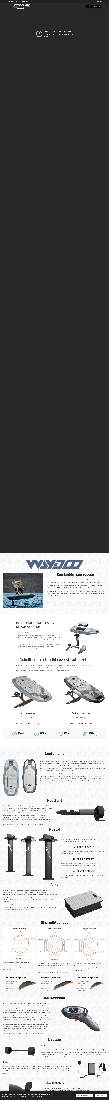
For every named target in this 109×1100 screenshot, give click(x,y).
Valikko (98, 6)
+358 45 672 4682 (24, 1)
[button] (87, 6)
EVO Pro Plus (28, 713)
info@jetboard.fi (13, 1)
